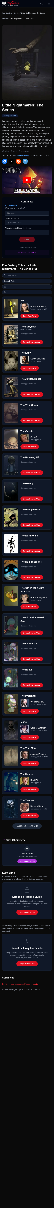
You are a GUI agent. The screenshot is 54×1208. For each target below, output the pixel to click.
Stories (17, 13)
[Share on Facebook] (4, 161)
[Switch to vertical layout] (27, 286)
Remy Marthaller (38, 306)
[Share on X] (11, 161)
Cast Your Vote (29, 316)
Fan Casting (7, 13)
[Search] (41, 4)
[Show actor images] (27, 292)
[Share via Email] (25, 161)
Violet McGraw (37, 702)
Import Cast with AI (28, 252)
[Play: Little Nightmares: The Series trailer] (27, 180)
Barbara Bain (36, 806)
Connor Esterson (38, 728)
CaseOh (34, 437)
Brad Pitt (34, 780)
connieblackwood (22, 155)
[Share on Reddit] (18, 161)
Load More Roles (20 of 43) (27, 826)
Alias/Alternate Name (18, 228)
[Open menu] (49, 4)
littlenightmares (10, 116)
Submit (27, 240)
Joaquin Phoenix (38, 754)
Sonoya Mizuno (37, 359)
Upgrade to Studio (27, 861)
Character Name (12, 218)
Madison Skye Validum (40, 597)
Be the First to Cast (31, 342)
